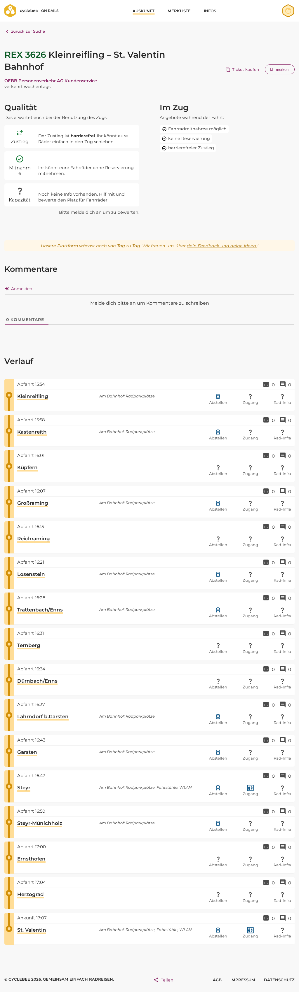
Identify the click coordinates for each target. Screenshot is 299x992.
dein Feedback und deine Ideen (222, 245)
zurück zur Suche (28, 31)
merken (282, 69)
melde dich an (86, 212)
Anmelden (21, 288)
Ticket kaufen (245, 69)
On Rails (50, 10)
